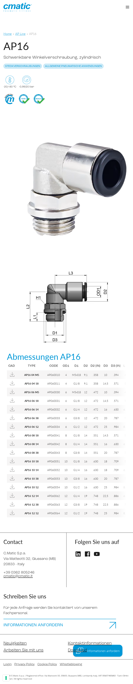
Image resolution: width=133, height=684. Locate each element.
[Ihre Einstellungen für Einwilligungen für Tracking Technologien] (6, 678)
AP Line (20, 33)
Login (7, 664)
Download (77, 650)
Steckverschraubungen (22, 66)
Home (7, 33)
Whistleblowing (71, 664)
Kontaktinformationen (90, 643)
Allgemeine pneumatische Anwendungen (73, 66)
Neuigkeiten (15, 643)
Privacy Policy (24, 664)
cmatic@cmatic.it (18, 576)
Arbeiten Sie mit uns (23, 650)
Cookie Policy (47, 664)
